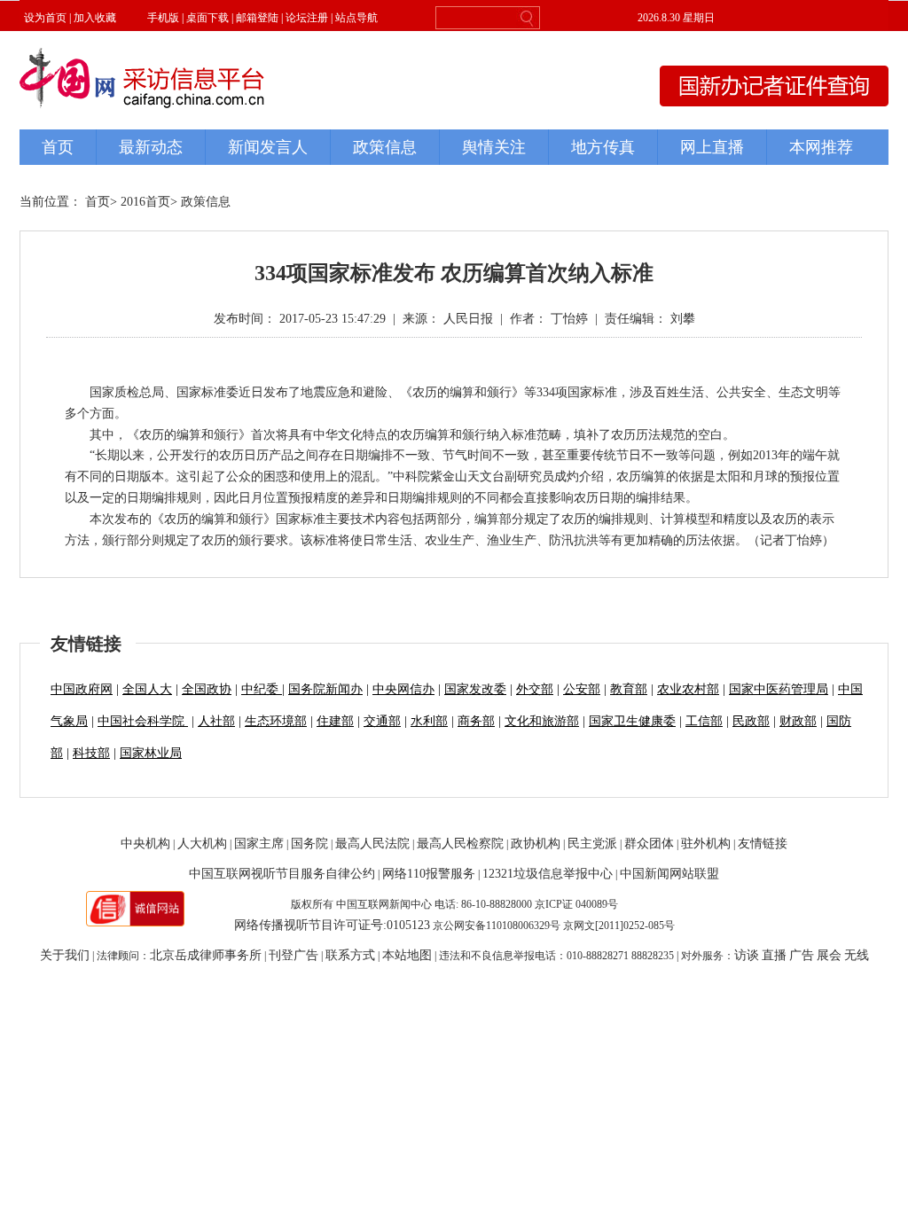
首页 (97, 201)
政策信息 (206, 201)
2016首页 (145, 201)
